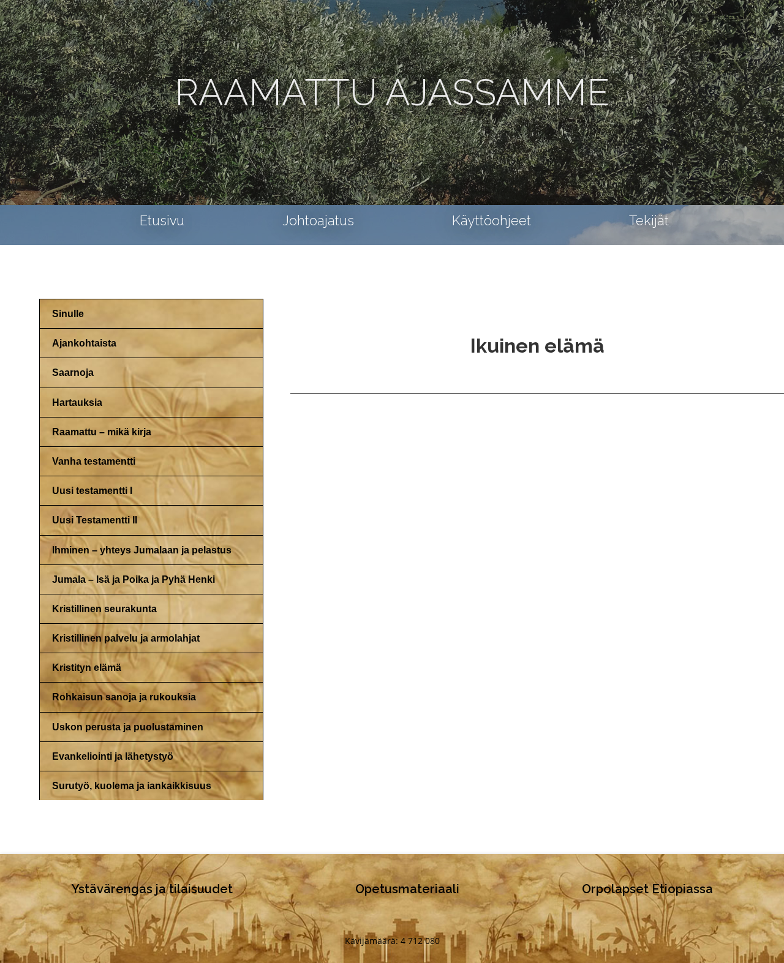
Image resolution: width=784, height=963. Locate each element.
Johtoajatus (318, 220)
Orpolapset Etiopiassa (647, 889)
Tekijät (649, 220)
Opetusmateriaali (407, 889)
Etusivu (162, 220)
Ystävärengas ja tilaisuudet (152, 889)
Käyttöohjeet (491, 220)
